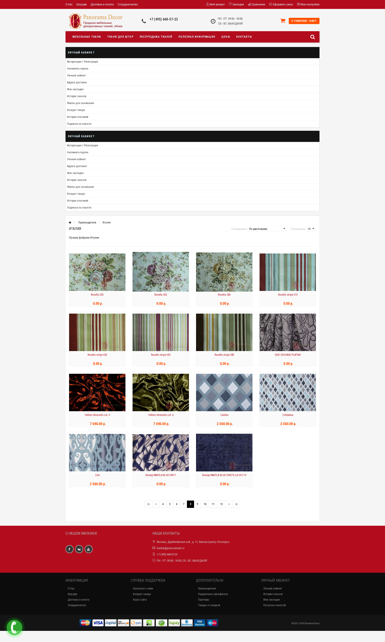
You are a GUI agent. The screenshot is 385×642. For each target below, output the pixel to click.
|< (149, 504)
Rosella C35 (97, 294)
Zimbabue (287, 415)
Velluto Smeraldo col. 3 (97, 415)
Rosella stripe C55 (161, 355)
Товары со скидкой (209, 605)
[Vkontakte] (79, 549)
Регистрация (91, 61)
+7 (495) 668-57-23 (163, 19)
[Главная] (70, 222)
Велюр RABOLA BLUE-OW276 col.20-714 (224, 475)
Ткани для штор (120, 36)
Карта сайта (140, 599)
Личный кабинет (76, 75)
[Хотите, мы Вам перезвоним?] (14, 627)
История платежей (77, 117)
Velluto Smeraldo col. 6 (161, 415)
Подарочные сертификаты (213, 594)
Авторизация (74, 61)
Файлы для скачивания (80, 103)
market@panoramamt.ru (170, 548)
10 (205, 504)
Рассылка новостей (274, 605)
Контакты (244, 36)
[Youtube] (89, 549)
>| (236, 504)
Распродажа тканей (156, 36)
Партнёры (203, 599)
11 (213, 504)
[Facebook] (70, 549)
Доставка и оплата (102, 4)
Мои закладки (75, 89)
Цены (225, 36)
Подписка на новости (79, 123)
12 (221, 504)
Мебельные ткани (86, 36)
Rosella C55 (160, 294)
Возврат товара (76, 110)
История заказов (76, 96)
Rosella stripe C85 (224, 355)
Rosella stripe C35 (97, 355)
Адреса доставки (77, 82)
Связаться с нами (143, 588)
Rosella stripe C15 (288, 294)
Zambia (224, 415)
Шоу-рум (81, 4)
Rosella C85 (224, 294)
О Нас (69, 4)
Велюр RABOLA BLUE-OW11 (160, 475)
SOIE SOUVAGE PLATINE (288, 355)
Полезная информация (196, 36)
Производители (87, 222)
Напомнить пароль (77, 68)
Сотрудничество (128, 4)
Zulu (97, 475)
